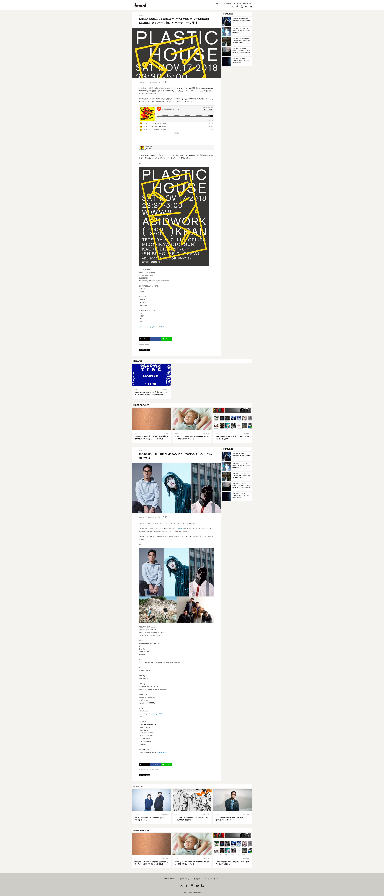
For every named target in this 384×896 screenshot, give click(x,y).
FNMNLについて (169, 879)
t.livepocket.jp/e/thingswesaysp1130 (150, 714)
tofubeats (181, 528)
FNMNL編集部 (152, 82)
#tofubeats (142, 769)
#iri (148, 769)
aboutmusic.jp (162, 752)
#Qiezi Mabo (154, 769)
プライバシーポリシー (212, 879)
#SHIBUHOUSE (144, 344)
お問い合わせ (184, 879)
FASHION (227, 3)
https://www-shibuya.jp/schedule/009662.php (153, 327)
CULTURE (237, 3)
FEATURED (247, 3)
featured (136, 814)
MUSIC (218, 3)
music (141, 15)
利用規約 (197, 879)
